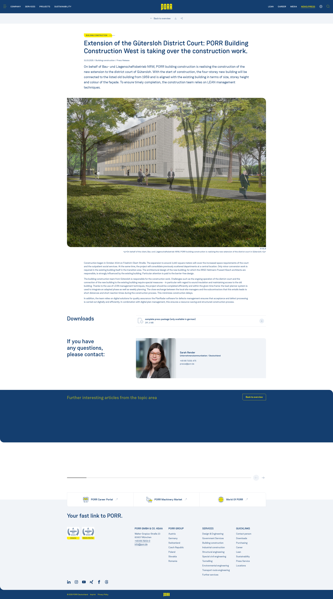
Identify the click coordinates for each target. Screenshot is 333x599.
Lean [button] (271, 6)
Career (239, 547)
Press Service (243, 561)
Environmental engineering (215, 565)
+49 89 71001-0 (142, 540)
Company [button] (16, 6)
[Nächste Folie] (263, 478)
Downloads (241, 538)
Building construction (212, 542)
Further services (210, 574)
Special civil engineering (214, 556)
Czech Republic (176, 547)
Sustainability (243, 556)
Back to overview (162, 18)
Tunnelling (207, 561)
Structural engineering (213, 552)
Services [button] (30, 6)
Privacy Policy (103, 594)
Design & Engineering (212, 533)
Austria (172, 533)
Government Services (213, 538)
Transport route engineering (216, 570)
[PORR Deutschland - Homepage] (166, 6)
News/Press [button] (308, 6)
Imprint (93, 594)
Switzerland (174, 542)
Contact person (243, 533)
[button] (5, 6)
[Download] (175, 18)
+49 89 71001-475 (188, 360)
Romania (172, 561)
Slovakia (172, 556)
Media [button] (293, 6)
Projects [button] (44, 6)
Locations (241, 565)
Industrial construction (213, 547)
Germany (173, 538)
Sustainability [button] (62, 6)
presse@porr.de (187, 364)
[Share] (182, 18)
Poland (171, 552)
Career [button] (282, 6)
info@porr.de (141, 544)
